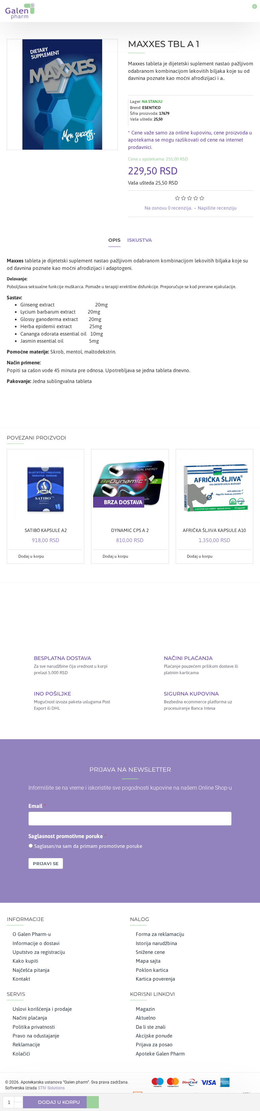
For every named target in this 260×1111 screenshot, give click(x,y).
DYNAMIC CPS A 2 (130, 530)
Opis (114, 240)
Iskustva (139, 240)
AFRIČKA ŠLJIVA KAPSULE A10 (214, 530)
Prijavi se (46, 863)
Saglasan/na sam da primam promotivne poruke (88, 846)
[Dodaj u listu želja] (69, 556)
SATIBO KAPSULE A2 (46, 530)
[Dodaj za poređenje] (76, 556)
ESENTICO (151, 107)
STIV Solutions (51, 1088)
